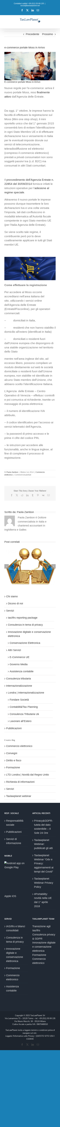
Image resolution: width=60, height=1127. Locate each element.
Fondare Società (19, 699)
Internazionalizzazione (19, 685)
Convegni (11, 753)
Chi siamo (12, 596)
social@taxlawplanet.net (30, 6)
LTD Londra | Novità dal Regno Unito (27, 774)
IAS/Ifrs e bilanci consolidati (15, 928)
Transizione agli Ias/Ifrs (41, 928)
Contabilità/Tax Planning (24, 706)
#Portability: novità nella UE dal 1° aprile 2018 (43, 900)
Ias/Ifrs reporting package (22, 617)
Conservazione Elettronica (25, 642)
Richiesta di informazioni (20, 781)
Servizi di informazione (13, 841)
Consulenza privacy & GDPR (43, 936)
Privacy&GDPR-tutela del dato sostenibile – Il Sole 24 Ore (43, 826)
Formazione (13, 767)
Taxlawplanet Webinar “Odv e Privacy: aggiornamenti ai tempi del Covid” (43, 863)
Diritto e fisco (13, 760)
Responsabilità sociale (14, 822)
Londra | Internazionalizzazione (26, 692)
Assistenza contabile (21, 671)
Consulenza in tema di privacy (25, 624)
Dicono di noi (15, 603)
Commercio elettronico (19, 746)
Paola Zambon (12, 472)
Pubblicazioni (14, 728)
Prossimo (47, 34)
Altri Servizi (14, 650)
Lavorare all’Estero (20, 721)
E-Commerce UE (19, 657)
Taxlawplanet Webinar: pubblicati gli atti (43, 844)
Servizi (10, 610)
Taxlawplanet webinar (18, 796)
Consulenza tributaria (18, 678)
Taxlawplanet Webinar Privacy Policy (43, 882)
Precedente (32, 34)
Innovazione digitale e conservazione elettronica (14, 954)
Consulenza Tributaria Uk (24, 714)
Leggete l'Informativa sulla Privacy (19, 1036)
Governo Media (19, 664)
